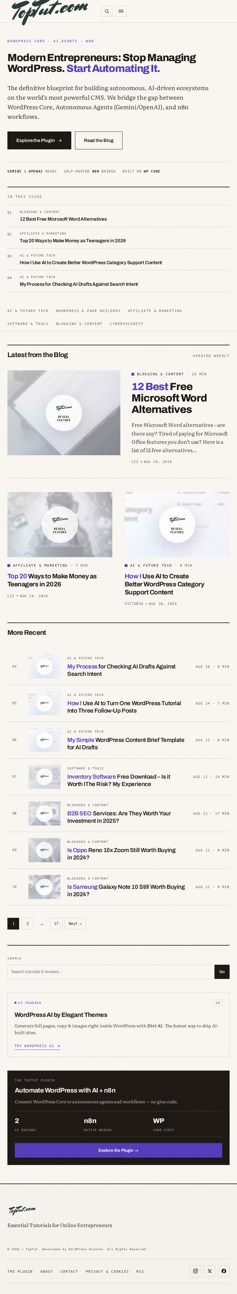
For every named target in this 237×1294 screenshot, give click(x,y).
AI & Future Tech (28, 311)
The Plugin (20, 1271)
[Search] (106, 11)
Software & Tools (28, 324)
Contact (69, 1271)
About (46, 1271)
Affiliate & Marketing (155, 311)
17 (56, 924)
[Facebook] (224, 1271)
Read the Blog (99, 140)
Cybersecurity (126, 324)
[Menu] (121, 11)
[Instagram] (195, 1271)
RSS (140, 1271)
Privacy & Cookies (107, 1271)
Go (222, 972)
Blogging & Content (79, 324)
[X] (209, 1271)
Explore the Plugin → (118, 1150)
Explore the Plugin (35, 140)
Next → (75, 924)
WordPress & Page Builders (88, 311)
